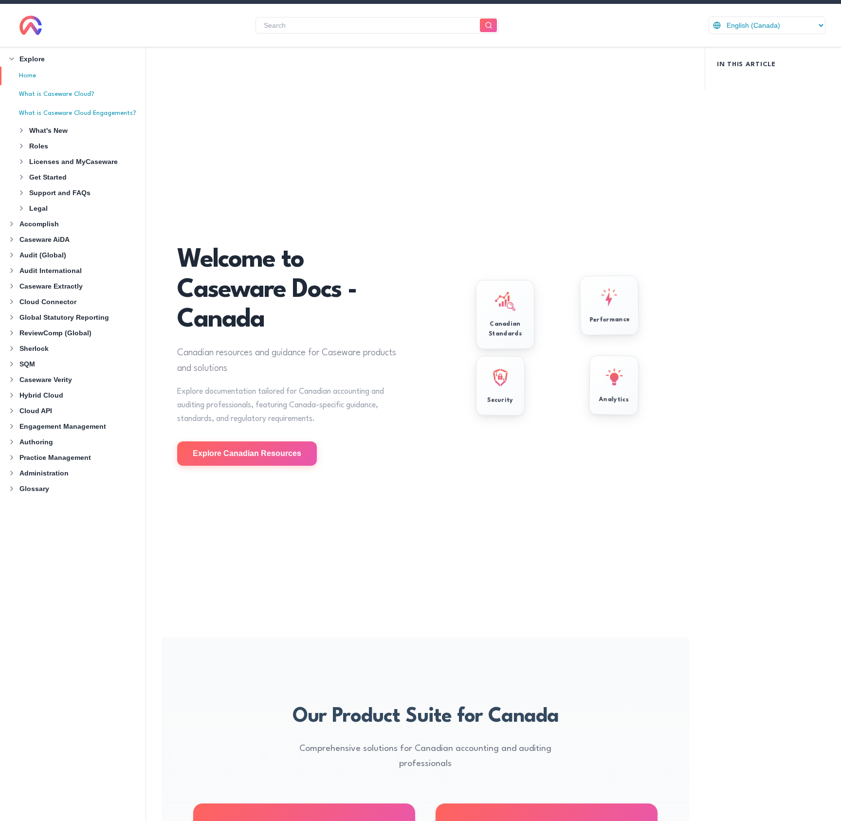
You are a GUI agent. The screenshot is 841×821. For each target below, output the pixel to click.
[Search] (488, 25)
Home (27, 76)
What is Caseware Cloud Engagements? (77, 113)
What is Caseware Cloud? (56, 94)
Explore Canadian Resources (247, 453)
